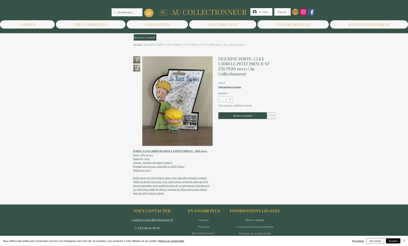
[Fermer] (404, 240)
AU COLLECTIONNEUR (209, 12)
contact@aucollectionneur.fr (152, 220)
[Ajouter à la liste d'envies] (271, 115)
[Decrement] (221, 99)
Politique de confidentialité (171, 240)
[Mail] (295, 12)
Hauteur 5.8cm (141, 158)
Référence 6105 (141, 170)
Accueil (137, 44)
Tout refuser (375, 240)
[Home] (148, 13)
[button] (222, 24)
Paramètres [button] (358, 240)
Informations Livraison (229, 86)
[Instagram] (303, 12)
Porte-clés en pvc (143, 155)
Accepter (393, 240)
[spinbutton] (226, 99)
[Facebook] (311, 12)
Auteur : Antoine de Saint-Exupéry (153, 162)
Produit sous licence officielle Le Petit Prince (159, 166)
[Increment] (231, 99)
